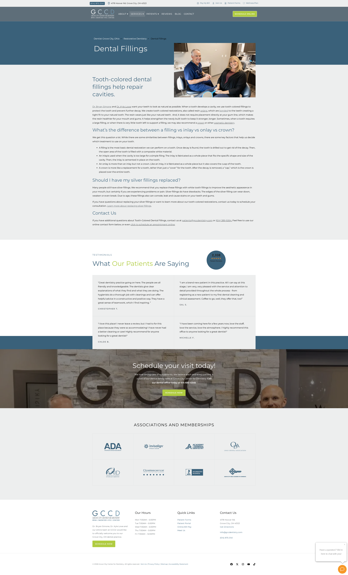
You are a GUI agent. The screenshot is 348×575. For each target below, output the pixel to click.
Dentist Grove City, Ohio (106, 38)
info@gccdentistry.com (231, 532)
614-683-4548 (188, 382)
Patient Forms (184, 520)
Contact (189, 14)
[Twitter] (237, 564)
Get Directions (227, 527)
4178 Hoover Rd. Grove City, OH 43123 (129, 3)
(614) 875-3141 (226, 538)
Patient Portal (184, 523)
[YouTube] (248, 564)
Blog (178, 14)
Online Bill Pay (184, 527)
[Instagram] (243, 564)
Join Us (144, 564)
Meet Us (181, 530)
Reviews (166, 14)
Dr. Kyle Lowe (124, 106)
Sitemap (164, 564)
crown (200, 123)
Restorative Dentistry (135, 38)
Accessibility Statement (178, 564)
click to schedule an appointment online (153, 224)
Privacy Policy (153, 564)
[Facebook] (231, 564)
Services (136, 14)
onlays (203, 110)
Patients (151, 14)
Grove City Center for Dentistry (189, 378)
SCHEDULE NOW (104, 544)
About (122, 14)
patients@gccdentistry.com (197, 220)
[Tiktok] (254, 564)
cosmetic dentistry (224, 123)
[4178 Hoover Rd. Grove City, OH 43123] (109, 3)
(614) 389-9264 (224, 220)
